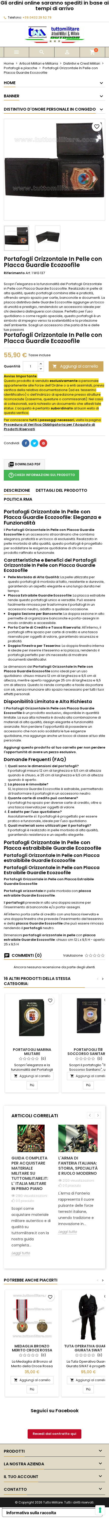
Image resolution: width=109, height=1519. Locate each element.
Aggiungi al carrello (75, 366)
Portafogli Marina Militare (32, 1051)
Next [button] (98, 1115)
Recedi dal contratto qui (54, 1433)
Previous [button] (90, 1115)
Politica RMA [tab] (18, 499)
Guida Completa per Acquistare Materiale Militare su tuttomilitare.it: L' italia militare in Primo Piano (29, 1173)
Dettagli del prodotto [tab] (61, 490)
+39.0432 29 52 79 (37, 17)
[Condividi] (25, 443)
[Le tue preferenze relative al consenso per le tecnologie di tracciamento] (100, 1510)
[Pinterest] (43, 443)
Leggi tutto (20, 1253)
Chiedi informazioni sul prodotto (41, 475)
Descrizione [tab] (17, 490)
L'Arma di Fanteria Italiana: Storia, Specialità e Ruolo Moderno (78, 1165)
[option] (31, 1194)
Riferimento (14, 273)
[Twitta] (34, 443)
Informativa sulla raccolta (31, 1512)
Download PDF (24, 464)
